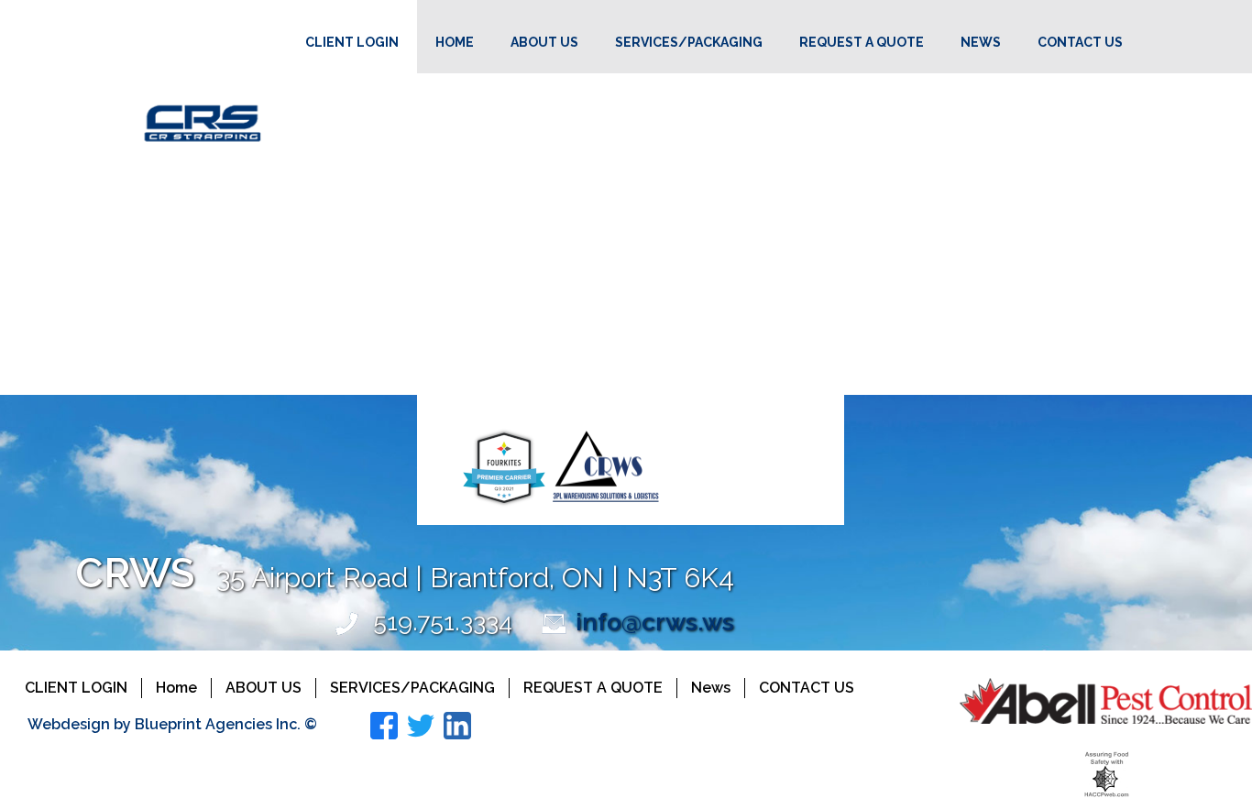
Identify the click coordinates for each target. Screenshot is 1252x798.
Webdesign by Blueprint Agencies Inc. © (172, 724)
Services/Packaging (689, 42)
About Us (544, 42)
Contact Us (1080, 42)
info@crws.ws (655, 621)
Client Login (352, 42)
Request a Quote (861, 42)
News (981, 42)
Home (454, 42)
